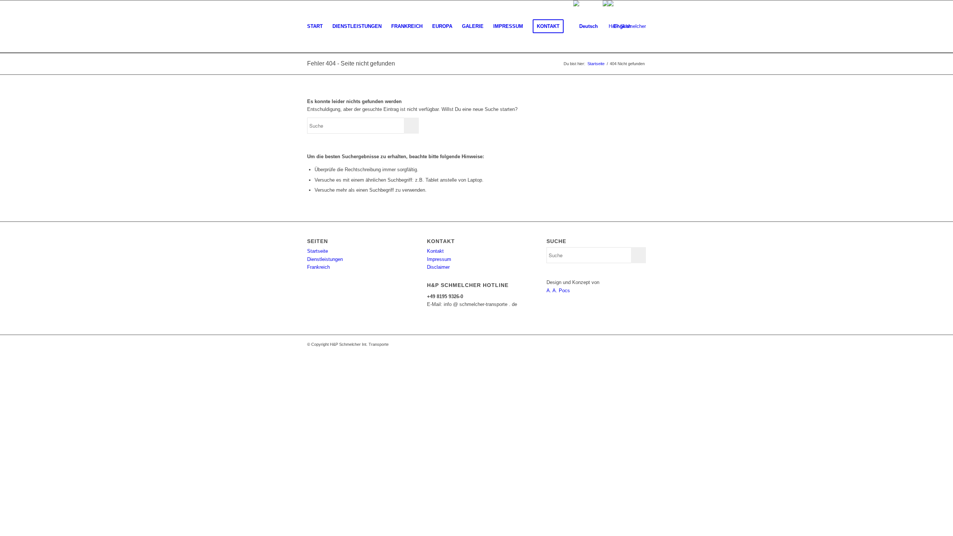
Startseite (317, 251)
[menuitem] (315, 26)
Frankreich (318, 267)
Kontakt (435, 251)
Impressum (439, 259)
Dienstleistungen (325, 259)
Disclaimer (438, 267)
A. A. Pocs (558, 290)
